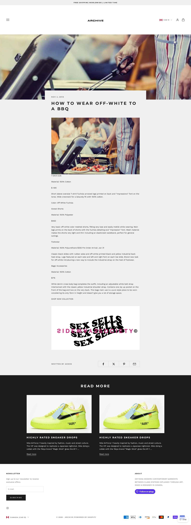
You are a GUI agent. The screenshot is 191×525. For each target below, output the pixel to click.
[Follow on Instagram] (7, 508)
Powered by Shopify (85, 517)
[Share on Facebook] (103, 364)
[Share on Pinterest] (124, 364)
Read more (31, 454)
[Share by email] (134, 364)
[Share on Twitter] (113, 364)
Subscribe (16, 498)
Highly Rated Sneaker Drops (52, 437)
